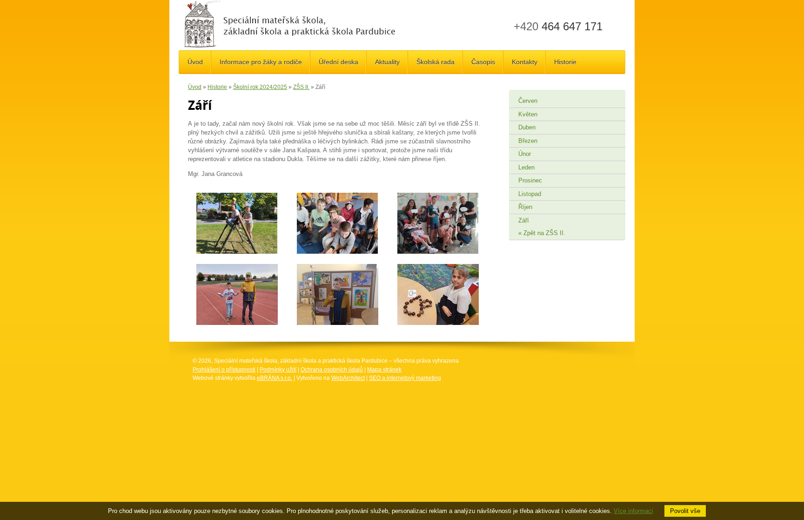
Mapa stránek (384, 369)
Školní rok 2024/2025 (260, 87)
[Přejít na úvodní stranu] (289, 25)
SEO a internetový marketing (405, 378)
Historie (217, 87)
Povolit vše (685, 510)
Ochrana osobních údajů (332, 369)
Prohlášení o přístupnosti (224, 369)
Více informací (633, 510)
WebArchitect (348, 378)
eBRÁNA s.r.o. (274, 378)
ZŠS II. (301, 87)
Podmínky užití (278, 369)
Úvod (194, 87)
